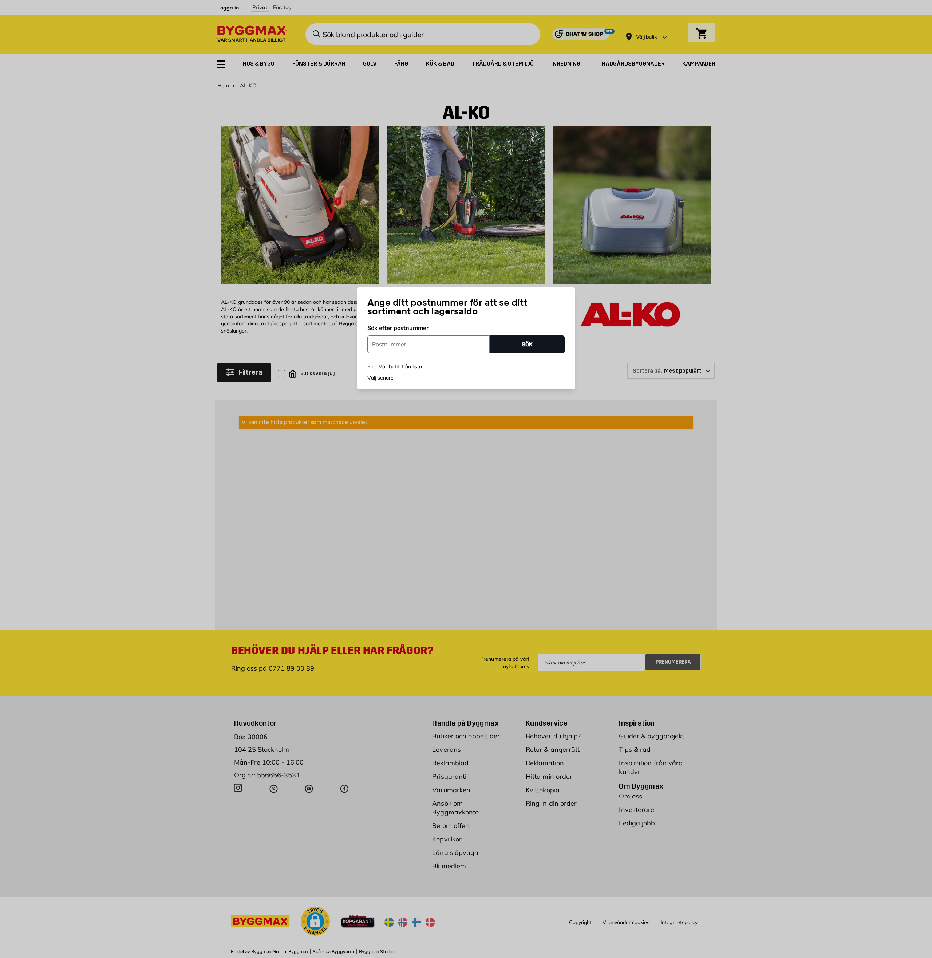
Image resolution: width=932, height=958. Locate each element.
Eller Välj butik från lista (394, 366)
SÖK (527, 344)
